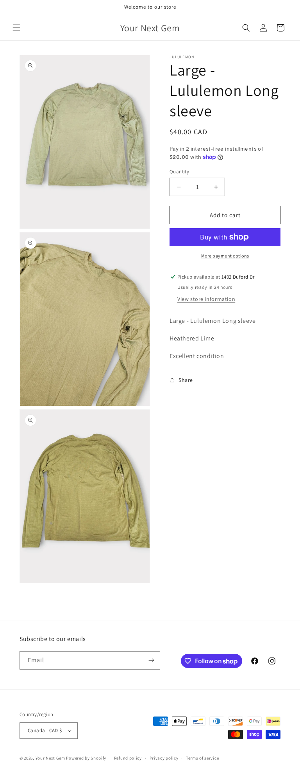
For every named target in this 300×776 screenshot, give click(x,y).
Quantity (179, 171)
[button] (16, 27)
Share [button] (186, 379)
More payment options (225, 256)
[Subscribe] (151, 660)
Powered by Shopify (86, 758)
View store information (206, 298)
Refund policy (128, 758)
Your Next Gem (50, 758)
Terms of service (202, 758)
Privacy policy (164, 758)
